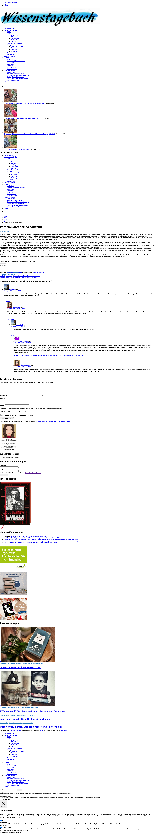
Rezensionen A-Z (9, 28)
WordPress (64, 730)
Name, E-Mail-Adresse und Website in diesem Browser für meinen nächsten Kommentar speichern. (32, 408)
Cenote (41, 730)
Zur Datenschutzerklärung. (33, 473)
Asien (9, 33)
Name (2, 398)
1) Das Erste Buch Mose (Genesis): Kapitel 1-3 (20, 276)
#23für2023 (10, 59)
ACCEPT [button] (13, 799)
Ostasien (13, 36)
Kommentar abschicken (7, 418)
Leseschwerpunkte (9, 70)
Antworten (7, 301)
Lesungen (10, 65)
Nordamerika (11, 53)
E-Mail (2, 469)
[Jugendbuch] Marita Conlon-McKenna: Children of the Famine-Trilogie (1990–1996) (29, 134)
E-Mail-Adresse (5, 402)
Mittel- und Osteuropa (17, 46)
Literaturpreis (11, 67)
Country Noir (11, 72)
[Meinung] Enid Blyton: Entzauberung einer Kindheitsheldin (28, 536)
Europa (9, 45)
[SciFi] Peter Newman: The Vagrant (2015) (16, 149)
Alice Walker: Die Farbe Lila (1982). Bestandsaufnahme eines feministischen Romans (53, 539)
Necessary (5, 820)
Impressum (7, 4)
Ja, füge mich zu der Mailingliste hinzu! (14, 412)
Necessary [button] (3, 819)
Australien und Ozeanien (14, 43)
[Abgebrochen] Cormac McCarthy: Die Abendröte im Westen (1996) (24, 103)
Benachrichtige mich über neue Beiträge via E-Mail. (17, 415)
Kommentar (4, 395)
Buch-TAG (10, 62)
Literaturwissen (12, 69)
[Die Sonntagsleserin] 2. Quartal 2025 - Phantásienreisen (20, 541)
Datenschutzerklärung (10, 2)
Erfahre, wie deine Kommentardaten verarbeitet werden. (53, 421)
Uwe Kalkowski (8, 542)
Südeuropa (14, 49)
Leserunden (10, 64)
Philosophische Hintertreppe (15, 77)
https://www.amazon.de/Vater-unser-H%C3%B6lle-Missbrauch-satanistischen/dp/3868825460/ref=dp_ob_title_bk (48, 355)
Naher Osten (14, 35)
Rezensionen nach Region (14, 272)
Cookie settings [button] (5, 799)
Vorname (3, 465)
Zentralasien (14, 41)
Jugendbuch (36, 272)
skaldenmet (16, 307)
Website (2, 405)
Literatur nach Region (10, 30)
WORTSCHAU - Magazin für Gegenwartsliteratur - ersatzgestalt (23, 538)
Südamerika (11, 54)
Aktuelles (6, 57)
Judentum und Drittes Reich (15, 73)
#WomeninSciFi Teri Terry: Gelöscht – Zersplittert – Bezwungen (33, 711)
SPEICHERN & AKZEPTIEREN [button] (10, 832)
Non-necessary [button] (4, 825)
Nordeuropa (14, 48)
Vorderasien (14, 40)
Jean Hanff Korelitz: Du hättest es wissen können (25, 719)
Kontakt (6, 5)
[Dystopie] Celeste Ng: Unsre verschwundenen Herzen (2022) (22, 118)
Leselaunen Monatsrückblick (16, 61)
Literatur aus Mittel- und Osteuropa (18, 75)
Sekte (42, 272)
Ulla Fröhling (24, 341)
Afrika (9, 32)
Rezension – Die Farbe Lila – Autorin (15, 539)
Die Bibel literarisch (13, 80)
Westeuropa (14, 51)
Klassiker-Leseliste (9, 56)
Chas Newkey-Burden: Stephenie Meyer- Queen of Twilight (31, 727)
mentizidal (12, 289)
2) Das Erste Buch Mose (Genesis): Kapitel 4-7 (19, 277)
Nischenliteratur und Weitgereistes (17, 78)
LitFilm (6, 81)
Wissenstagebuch (25, 365)
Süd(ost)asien (15, 38)
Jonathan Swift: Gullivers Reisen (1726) (20, 667)
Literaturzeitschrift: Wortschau (54, 538)
